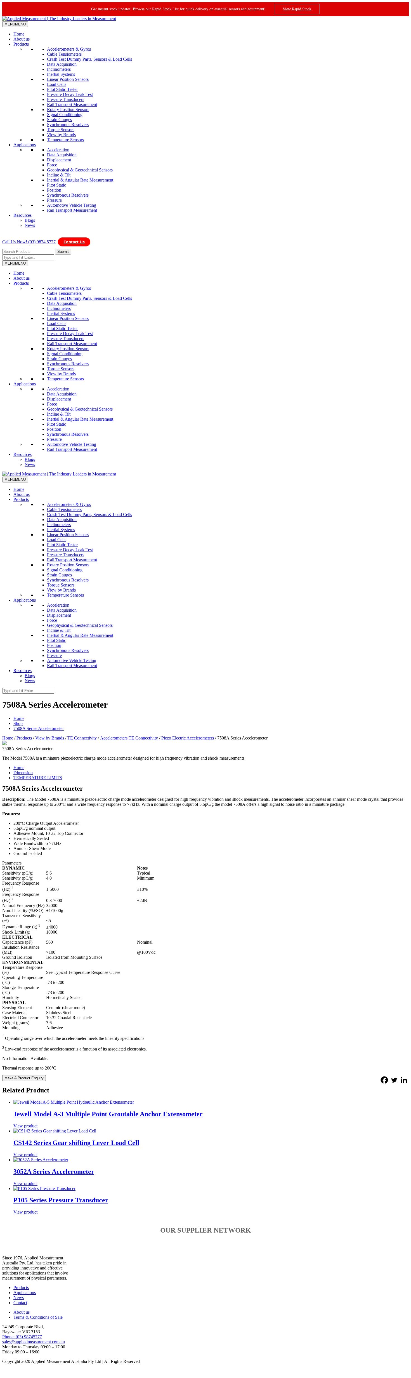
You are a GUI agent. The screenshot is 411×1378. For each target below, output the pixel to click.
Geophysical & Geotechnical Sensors (80, 170)
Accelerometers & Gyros (69, 49)
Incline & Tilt (58, 175)
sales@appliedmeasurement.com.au (33, 1341)
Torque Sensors (60, 129)
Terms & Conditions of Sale (38, 1317)
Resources (22, 215)
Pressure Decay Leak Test (70, 94)
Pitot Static (56, 185)
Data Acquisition (62, 64)
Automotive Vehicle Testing (71, 205)
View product (25, 1125)
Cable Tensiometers (64, 54)
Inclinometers (59, 69)
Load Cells (56, 84)
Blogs (30, 220)
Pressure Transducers (65, 99)
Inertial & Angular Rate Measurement (80, 180)
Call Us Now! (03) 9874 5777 (29, 241)
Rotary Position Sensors (68, 109)
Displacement (59, 159)
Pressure (54, 200)
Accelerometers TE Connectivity (129, 738)
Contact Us (74, 241)
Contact (20, 1302)
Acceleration (58, 149)
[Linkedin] (404, 1080)
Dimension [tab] (23, 772)
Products (21, 44)
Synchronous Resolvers (68, 124)
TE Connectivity (82, 738)
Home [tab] (18, 767)
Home (18, 34)
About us (21, 39)
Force (52, 164)
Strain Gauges (59, 119)
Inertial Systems (61, 74)
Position (54, 190)
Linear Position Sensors (68, 79)
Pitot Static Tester (62, 89)
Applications (24, 144)
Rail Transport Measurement (72, 104)
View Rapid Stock (297, 9)
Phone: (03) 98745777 (22, 1336)
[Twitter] (394, 1080)
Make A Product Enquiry (24, 1078)
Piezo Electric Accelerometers (187, 738)
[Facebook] (384, 1080)
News (30, 225)
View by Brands (61, 134)
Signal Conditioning (64, 114)
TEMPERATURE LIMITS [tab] (37, 777)
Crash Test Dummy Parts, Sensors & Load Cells (89, 59)
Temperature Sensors (65, 139)
